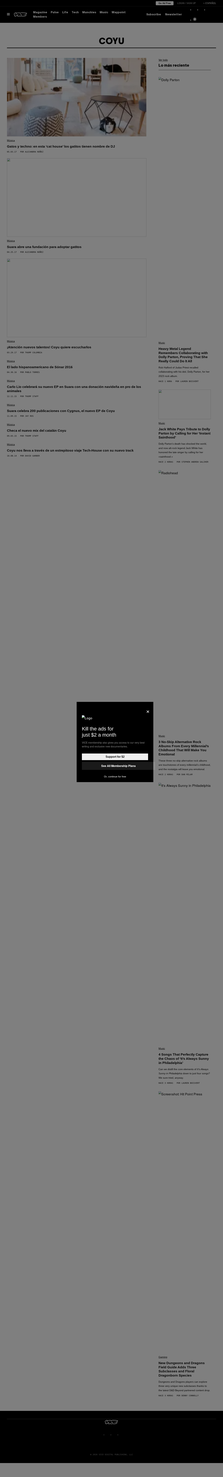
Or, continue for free (115, 776)
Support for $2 (115, 756)
